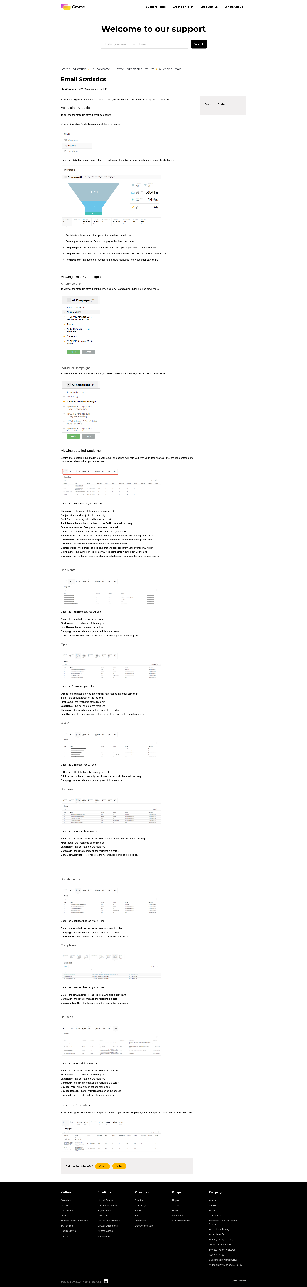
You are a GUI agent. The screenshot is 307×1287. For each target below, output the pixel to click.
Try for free (67, 1225)
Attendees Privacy (219, 1229)
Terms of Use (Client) (220, 1244)
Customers (104, 1236)
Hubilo (175, 1210)
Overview (66, 1200)
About (212, 1200)
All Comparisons (181, 1220)
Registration (67, 1210)
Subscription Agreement (223, 1259)
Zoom (175, 1205)
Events (139, 1210)
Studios (139, 1200)
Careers (213, 1205)
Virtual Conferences (109, 1220)
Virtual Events (105, 1200)
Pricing (65, 1236)
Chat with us (209, 6)
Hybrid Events (106, 1210)
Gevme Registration (73, 68)
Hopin (175, 1200)
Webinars (103, 1215)
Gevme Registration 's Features (134, 68)
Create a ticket (183, 6)
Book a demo (68, 1230)
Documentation (144, 1225)
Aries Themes (240, 1281)
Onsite (64, 1215)
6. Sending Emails (170, 68)
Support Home (156, 6)
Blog (137, 1215)
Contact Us (215, 1215)
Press (212, 1210)
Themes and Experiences (75, 1220)
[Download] (147, 623)
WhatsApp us (234, 6)
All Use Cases (105, 1230)
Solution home (100, 68)
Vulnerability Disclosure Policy (225, 1265)
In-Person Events (107, 1205)
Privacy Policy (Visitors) (222, 1249)
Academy (140, 1205)
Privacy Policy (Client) (221, 1239)
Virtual (64, 1205)
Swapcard (177, 1215)
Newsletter (141, 1220)
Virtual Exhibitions (108, 1225)
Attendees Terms (218, 1234)
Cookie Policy (216, 1254)
